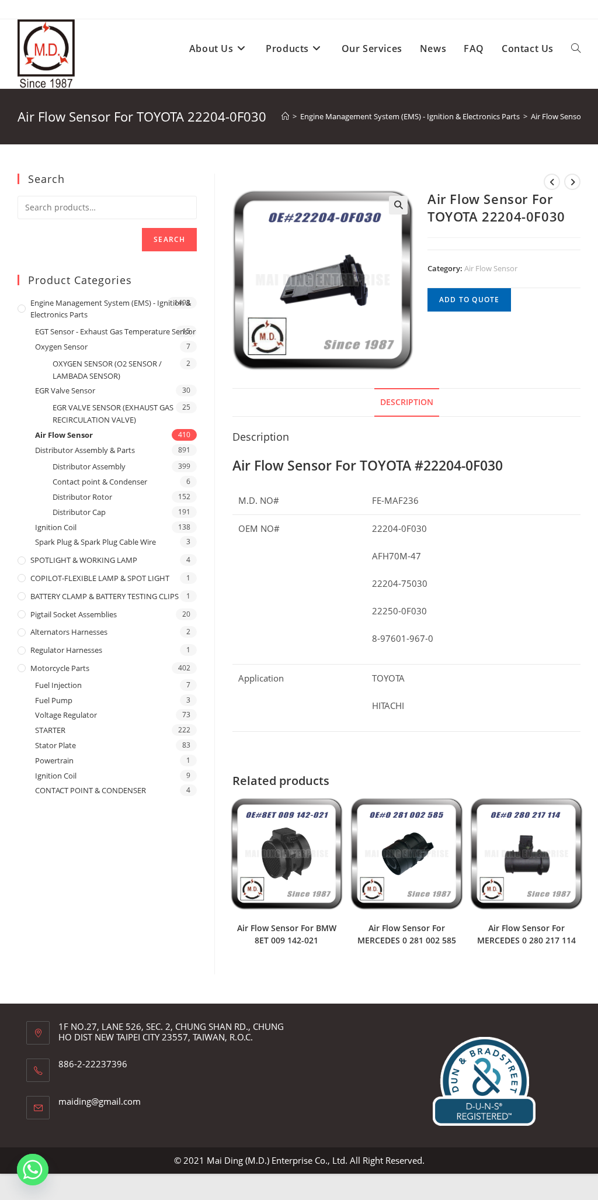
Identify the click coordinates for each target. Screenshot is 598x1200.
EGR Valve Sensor (65, 390)
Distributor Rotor (82, 497)
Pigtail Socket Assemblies (73, 614)
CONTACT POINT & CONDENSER (90, 790)
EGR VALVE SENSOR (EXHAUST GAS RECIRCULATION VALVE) (113, 413)
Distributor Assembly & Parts (85, 450)
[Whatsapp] (32, 1169)
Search (169, 239)
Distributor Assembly (89, 466)
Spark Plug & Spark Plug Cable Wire (95, 542)
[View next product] (572, 182)
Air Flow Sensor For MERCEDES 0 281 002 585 (406, 934)
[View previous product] (552, 182)
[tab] (406, 402)
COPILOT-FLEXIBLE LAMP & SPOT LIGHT (99, 578)
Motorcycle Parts (59, 668)
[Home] (285, 116)
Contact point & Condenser (100, 481)
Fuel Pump (53, 700)
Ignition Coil (56, 527)
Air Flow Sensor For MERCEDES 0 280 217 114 (526, 934)
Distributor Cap (79, 512)
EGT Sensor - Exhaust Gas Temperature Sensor (115, 331)
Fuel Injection (58, 685)
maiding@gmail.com (99, 1101)
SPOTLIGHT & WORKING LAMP (83, 560)
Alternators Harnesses (68, 632)
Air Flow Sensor (490, 268)
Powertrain (54, 760)
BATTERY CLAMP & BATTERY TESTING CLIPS (104, 596)
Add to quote (469, 300)
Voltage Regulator (66, 715)
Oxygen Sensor (61, 346)
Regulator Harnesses (66, 650)
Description (406, 402)
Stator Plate (55, 745)
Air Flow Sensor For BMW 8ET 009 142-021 (286, 934)
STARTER (50, 730)
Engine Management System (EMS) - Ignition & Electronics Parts (110, 309)
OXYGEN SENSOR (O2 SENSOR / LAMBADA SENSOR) (107, 369)
